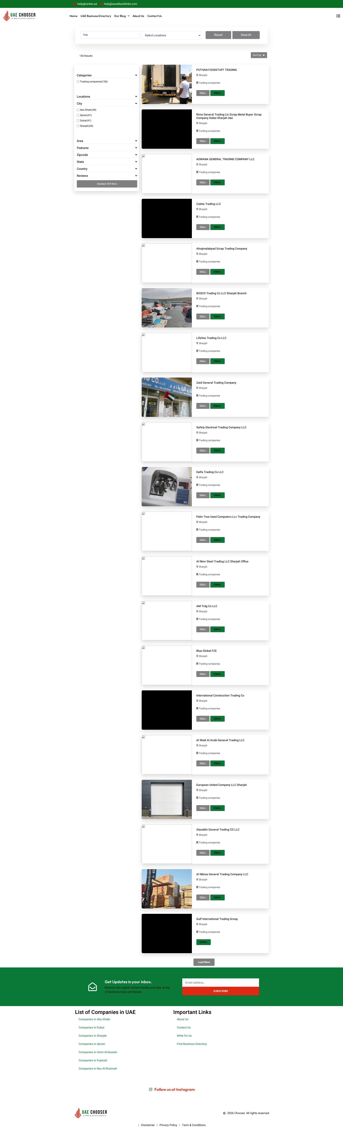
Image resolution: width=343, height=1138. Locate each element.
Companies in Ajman (92, 1044)
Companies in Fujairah (93, 1060)
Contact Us (154, 16)
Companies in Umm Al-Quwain (98, 1052)
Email (217, 93)
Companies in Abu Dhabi (94, 1019)
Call (203, 93)
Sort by (257, 55)
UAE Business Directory (96, 16)
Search (246, 35)
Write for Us (184, 1036)
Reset (218, 35)
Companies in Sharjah (93, 1036)
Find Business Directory (192, 1044)
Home (74, 16)
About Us (138, 16)
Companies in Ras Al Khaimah (98, 1068)
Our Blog (120, 16)
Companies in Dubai (91, 1027)
